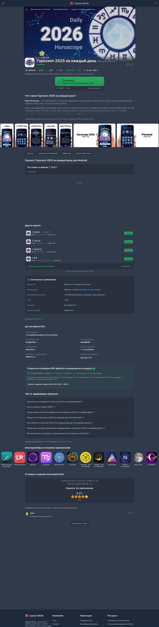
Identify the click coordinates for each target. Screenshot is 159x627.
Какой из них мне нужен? (90, 290)
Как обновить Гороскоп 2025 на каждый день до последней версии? (59, 423)
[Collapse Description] (79, 112)
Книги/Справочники (83, 153)
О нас (54, 620)
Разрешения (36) (33, 319)
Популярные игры (86, 620)
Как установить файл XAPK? (40, 407)
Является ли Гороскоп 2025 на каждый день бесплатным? (54, 417)
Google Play (31, 342)
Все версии (125, 266)
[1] (72, 496)
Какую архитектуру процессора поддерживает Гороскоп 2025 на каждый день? (65, 428)
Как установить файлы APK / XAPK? (80, 271)
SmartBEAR (41, 64)
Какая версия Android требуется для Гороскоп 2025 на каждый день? (60, 412)
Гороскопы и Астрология (47, 153)
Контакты (55, 624)
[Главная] (26, 9)
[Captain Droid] (36, 616)
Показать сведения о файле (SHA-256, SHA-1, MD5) (47, 384)
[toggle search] (155, 3)
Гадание (30, 153)
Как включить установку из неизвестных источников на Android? (57, 433)
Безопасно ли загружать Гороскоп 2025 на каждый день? (54, 401)
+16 (86, 358)
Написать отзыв (79, 523)
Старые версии (93, 88)
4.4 (41, 70)
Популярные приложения (89, 624)
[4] (83, 496)
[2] (76, 496)
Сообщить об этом (65, 442)
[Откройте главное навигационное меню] (3, 3)
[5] (86, 496)
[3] (79, 496)
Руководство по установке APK (118, 620)
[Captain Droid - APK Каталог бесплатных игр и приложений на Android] (79, 3)
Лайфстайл (66, 153)
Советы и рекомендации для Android (120, 624)
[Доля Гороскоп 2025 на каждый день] (131, 9)
